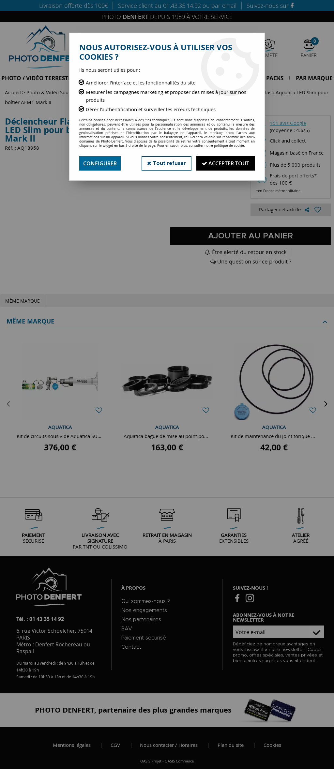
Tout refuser (168, 163)
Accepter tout (228, 163)
